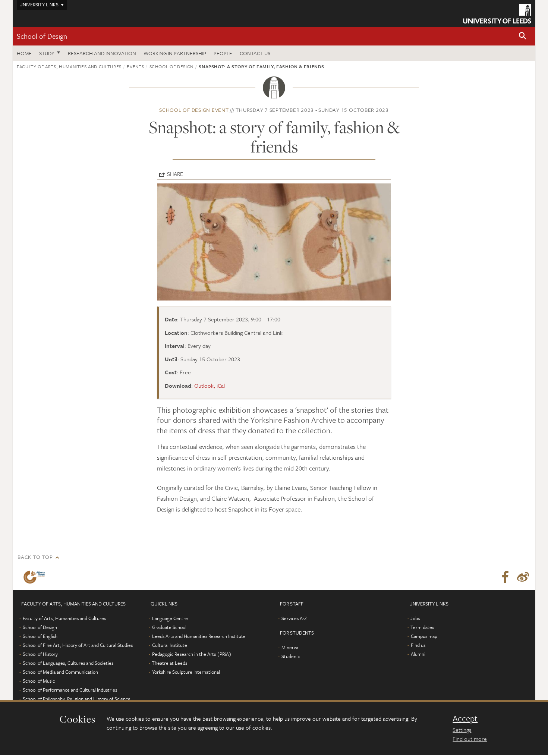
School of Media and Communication (60, 672)
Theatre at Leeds (169, 663)
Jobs (415, 618)
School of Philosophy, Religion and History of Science (76, 698)
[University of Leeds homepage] (497, 13)
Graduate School (169, 627)
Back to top (35, 557)
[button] (522, 36)
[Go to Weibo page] (523, 577)
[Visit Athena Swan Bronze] (35, 577)
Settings (462, 730)
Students (290, 656)
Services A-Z (294, 618)
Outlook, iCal (209, 385)
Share (175, 174)
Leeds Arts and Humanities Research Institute (199, 636)
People (223, 53)
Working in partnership (175, 53)
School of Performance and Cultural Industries (70, 689)
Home (24, 53)
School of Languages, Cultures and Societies (68, 663)
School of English (40, 636)
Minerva (289, 647)
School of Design (42, 36)
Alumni (418, 654)
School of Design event (194, 110)
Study (46, 53)
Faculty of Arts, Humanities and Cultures (69, 66)
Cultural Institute (169, 645)
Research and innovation (102, 53)
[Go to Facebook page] (505, 577)
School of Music (39, 681)
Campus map (424, 636)
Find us (418, 645)
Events (135, 66)
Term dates (422, 627)
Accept (465, 718)
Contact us (255, 53)
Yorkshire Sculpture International (186, 672)
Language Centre (170, 618)
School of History (40, 654)
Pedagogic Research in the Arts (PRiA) (192, 654)
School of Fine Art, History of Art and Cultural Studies (78, 645)
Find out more (470, 738)
